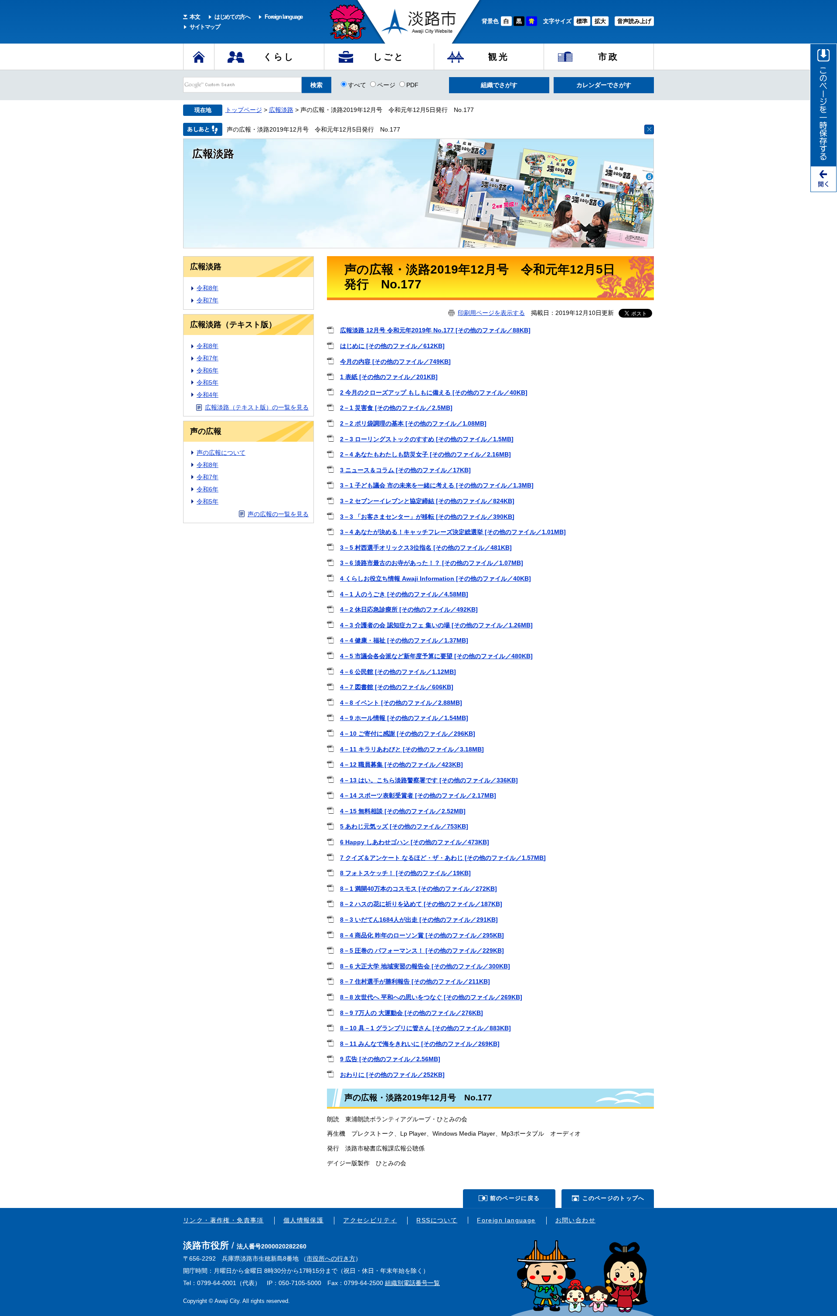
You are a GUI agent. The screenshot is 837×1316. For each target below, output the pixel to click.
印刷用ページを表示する (491, 312)
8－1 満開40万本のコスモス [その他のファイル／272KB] (418, 888)
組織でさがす (499, 84)
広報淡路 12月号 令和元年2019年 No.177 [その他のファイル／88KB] (435, 330)
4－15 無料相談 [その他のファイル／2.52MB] (403, 811)
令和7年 (207, 300)
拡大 (600, 21)
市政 (608, 56)
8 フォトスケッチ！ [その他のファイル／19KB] (405, 872)
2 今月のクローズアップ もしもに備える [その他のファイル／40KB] (433, 392)
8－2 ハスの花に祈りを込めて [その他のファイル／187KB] (421, 903)
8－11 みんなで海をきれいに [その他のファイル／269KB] (420, 1043)
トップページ (243, 109)
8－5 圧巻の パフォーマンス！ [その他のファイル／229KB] (422, 950)
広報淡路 (281, 109)
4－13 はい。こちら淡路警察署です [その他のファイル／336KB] (429, 780)
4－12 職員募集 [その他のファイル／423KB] (401, 764)
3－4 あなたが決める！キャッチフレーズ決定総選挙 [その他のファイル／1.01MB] (453, 531)
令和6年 (207, 370)
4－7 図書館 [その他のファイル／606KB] (396, 686)
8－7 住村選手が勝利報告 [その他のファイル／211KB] (415, 981)
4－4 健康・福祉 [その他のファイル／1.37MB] (404, 640)
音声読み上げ (634, 21)
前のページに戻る (515, 1198)
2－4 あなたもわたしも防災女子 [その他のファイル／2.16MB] (425, 454)
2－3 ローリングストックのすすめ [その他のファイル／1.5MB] (427, 439)
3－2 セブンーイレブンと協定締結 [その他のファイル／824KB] (427, 500)
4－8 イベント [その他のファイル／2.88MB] (401, 702)
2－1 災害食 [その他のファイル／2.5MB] (396, 407)
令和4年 (207, 394)
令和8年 (207, 287)
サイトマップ (205, 27)
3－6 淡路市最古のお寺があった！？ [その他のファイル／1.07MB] (431, 562)
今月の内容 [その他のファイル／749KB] (395, 361)
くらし (279, 56)
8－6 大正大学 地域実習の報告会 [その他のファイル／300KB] (425, 966)
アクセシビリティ (370, 1220)
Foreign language (284, 17)
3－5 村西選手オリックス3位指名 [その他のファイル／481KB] (426, 547)
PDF (412, 84)
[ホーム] (199, 57)
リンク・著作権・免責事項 (223, 1220)
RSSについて (436, 1220)
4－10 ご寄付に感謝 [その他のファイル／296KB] (407, 733)
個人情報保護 (303, 1220)
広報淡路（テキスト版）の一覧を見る (257, 407)
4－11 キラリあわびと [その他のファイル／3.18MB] (412, 749)
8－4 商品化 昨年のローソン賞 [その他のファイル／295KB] (422, 935)
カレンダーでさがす (603, 84)
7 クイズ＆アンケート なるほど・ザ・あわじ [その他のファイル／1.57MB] (443, 857)
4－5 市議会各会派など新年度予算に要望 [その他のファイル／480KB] (436, 656)
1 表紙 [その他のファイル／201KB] (389, 376)
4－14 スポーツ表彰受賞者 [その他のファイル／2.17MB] (418, 795)
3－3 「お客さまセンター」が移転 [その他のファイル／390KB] (427, 516)
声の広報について (221, 452)
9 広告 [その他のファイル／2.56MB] (390, 1059)
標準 (582, 21)
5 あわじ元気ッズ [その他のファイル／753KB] (404, 826)
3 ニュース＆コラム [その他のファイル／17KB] (405, 470)
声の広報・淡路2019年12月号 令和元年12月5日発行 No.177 (313, 129)
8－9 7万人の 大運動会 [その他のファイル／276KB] (411, 1012)
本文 (195, 17)
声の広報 (205, 431)
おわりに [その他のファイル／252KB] (392, 1074)
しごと (389, 56)
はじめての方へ (232, 17)
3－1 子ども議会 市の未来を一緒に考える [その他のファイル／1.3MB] (437, 485)
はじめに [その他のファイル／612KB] (392, 345)
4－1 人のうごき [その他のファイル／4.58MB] (404, 594)
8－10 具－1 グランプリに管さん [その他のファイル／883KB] (425, 1028)
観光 (498, 56)
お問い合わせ (575, 1220)
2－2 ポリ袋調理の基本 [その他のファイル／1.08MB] (413, 423)
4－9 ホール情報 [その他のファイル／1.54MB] (404, 717)
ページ (386, 84)
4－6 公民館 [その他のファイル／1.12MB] (398, 671)
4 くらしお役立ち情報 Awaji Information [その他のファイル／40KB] (435, 578)
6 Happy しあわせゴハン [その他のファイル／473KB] (414, 842)
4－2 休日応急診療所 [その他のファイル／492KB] (409, 609)
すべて (357, 84)
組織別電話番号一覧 (412, 1282)
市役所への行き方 (330, 1258)
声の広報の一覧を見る (278, 514)
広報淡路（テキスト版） (233, 324)
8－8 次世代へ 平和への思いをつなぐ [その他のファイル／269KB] (431, 997)
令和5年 (207, 382)
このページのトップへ (613, 1198)
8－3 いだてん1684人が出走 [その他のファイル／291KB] (419, 919)
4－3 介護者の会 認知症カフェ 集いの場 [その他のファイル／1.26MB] (436, 625)
